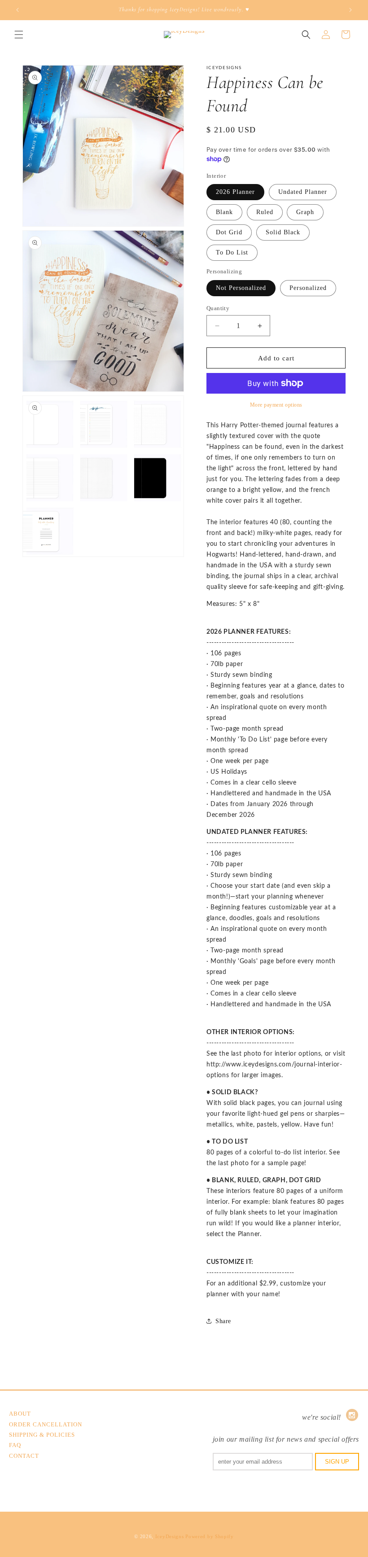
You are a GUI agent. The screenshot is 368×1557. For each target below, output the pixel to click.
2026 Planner (235, 192)
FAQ (15, 1445)
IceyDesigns (169, 1536)
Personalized (308, 288)
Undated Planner (302, 192)
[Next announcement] (350, 10)
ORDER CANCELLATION (45, 1424)
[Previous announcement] (17, 10)
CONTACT (24, 1455)
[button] (19, 34)
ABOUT (20, 1413)
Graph (305, 212)
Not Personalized (241, 288)
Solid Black (283, 232)
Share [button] (223, 1321)
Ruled (264, 212)
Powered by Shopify (209, 1536)
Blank (224, 212)
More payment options (276, 405)
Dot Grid (229, 232)
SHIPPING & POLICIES (42, 1434)
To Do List (232, 252)
